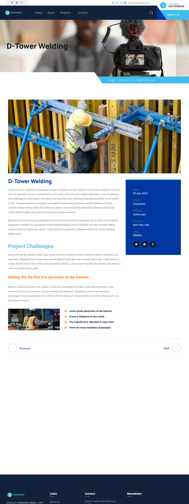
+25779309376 (176, 6)
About (51, 12)
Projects (65, 12)
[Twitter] (12, 3)
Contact (83, 12)
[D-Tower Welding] (136, 244)
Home (38, 12)
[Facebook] (17, 3)
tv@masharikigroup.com (138, 3)
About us (55, 501)
